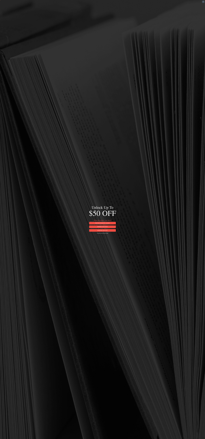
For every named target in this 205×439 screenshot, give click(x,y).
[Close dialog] (203, 2)
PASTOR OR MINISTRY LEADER (102, 223)
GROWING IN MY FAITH (102, 226)
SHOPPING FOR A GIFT (102, 230)
